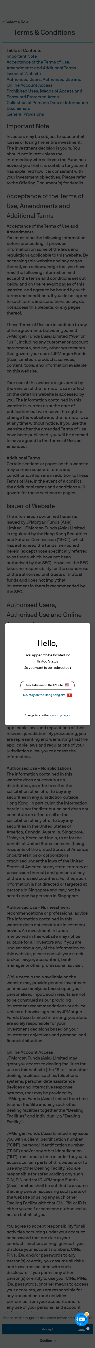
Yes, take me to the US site (44, 685)
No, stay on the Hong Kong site (44, 695)
